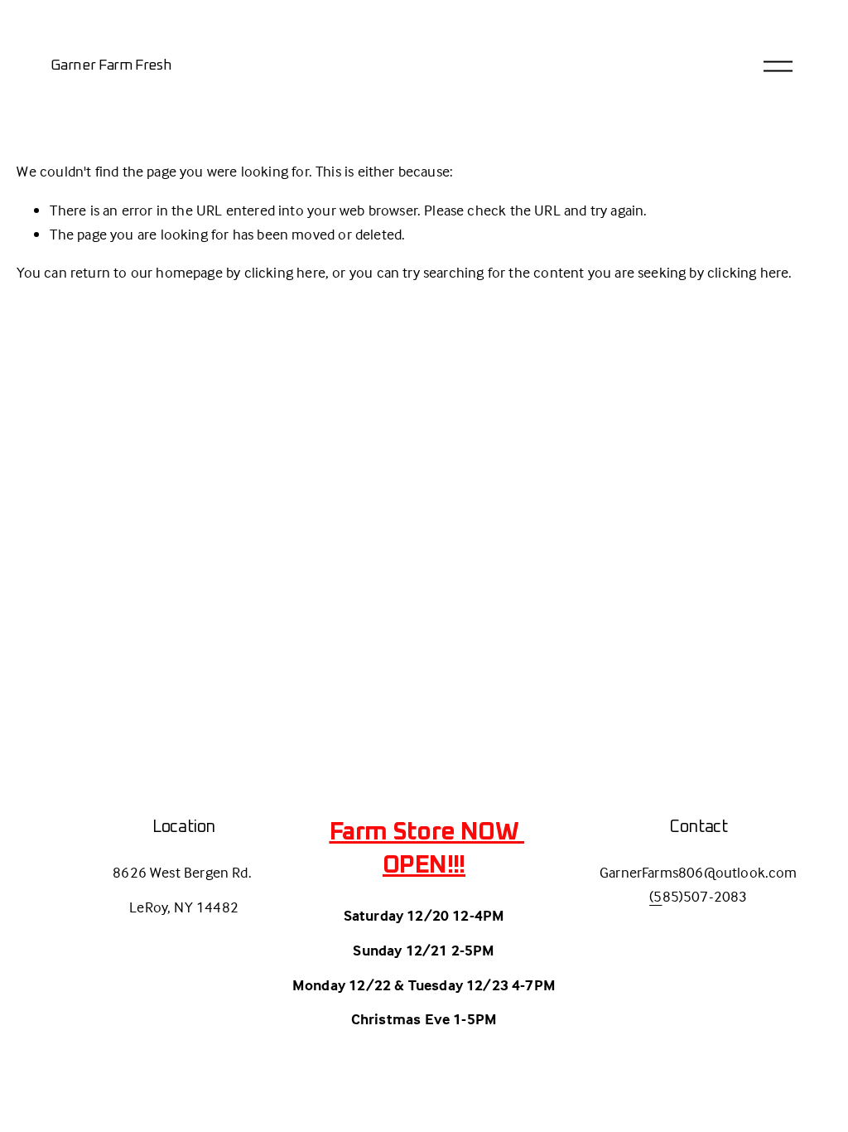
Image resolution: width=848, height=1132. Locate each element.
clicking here (284, 272)
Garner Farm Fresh (111, 65)
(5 (655, 896)
